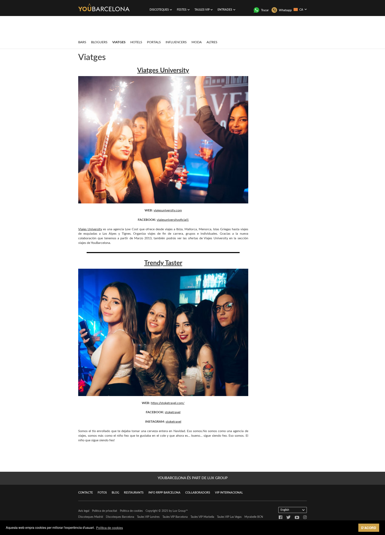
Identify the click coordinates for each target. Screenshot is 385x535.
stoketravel (172, 412)
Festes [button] (181, 9)
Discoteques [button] (159, 9)
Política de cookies (131, 511)
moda (196, 42)
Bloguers (99, 42)
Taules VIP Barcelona (175, 517)
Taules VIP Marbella (202, 517)
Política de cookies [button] (109, 527)
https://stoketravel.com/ (167, 403)
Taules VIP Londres (148, 517)
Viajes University (90, 229)
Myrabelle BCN (253, 517)
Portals (154, 42)
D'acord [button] (368, 527)
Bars (82, 42)
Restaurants (134, 492)
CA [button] (301, 9)
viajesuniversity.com (168, 210)
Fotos (102, 492)
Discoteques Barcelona (120, 517)
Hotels (136, 42)
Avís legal (83, 511)
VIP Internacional (229, 492)
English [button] (285, 510)
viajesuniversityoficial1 (173, 219)
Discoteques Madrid (90, 517)
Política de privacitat (104, 511)
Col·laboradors (197, 492)
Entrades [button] (225, 9)
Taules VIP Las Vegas (229, 517)
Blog (115, 492)
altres (212, 42)
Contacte (85, 492)
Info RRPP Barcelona (164, 492)
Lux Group (179, 511)
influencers (176, 42)
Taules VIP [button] (202, 9)
